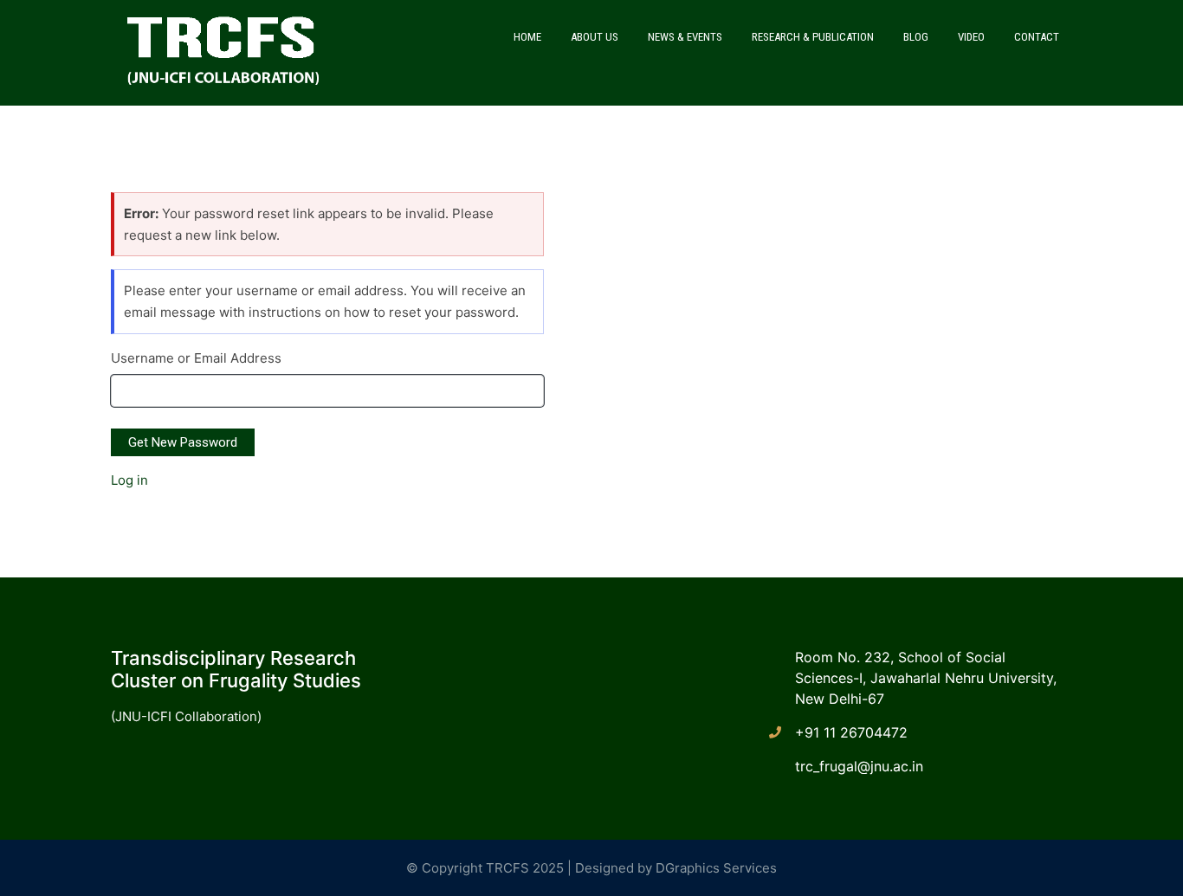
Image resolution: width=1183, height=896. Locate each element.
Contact (1036, 36)
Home (527, 36)
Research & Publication (813, 36)
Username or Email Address (196, 358)
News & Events (685, 36)
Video (971, 36)
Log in (129, 480)
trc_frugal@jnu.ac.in (859, 766)
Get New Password (182, 442)
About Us (594, 36)
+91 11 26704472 (851, 732)
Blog (915, 36)
